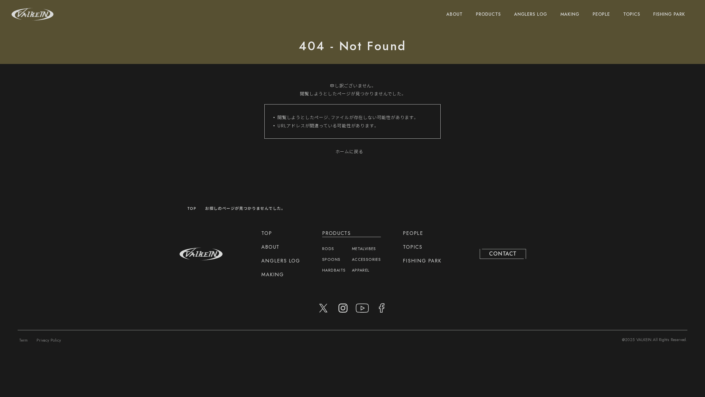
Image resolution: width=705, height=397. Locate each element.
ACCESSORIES (366, 259)
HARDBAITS (334, 270)
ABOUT (454, 14)
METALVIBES (364, 248)
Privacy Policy (49, 340)
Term (23, 340)
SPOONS (331, 259)
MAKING (569, 14)
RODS (328, 248)
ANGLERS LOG (530, 14)
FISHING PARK (669, 14)
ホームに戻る (349, 151)
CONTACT (503, 254)
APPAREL (361, 270)
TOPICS (631, 14)
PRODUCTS (488, 14)
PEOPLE (601, 14)
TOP (191, 208)
